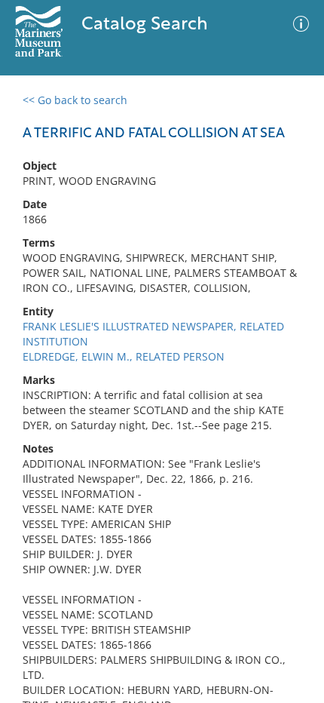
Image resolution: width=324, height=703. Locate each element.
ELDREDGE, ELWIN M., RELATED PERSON (124, 356)
